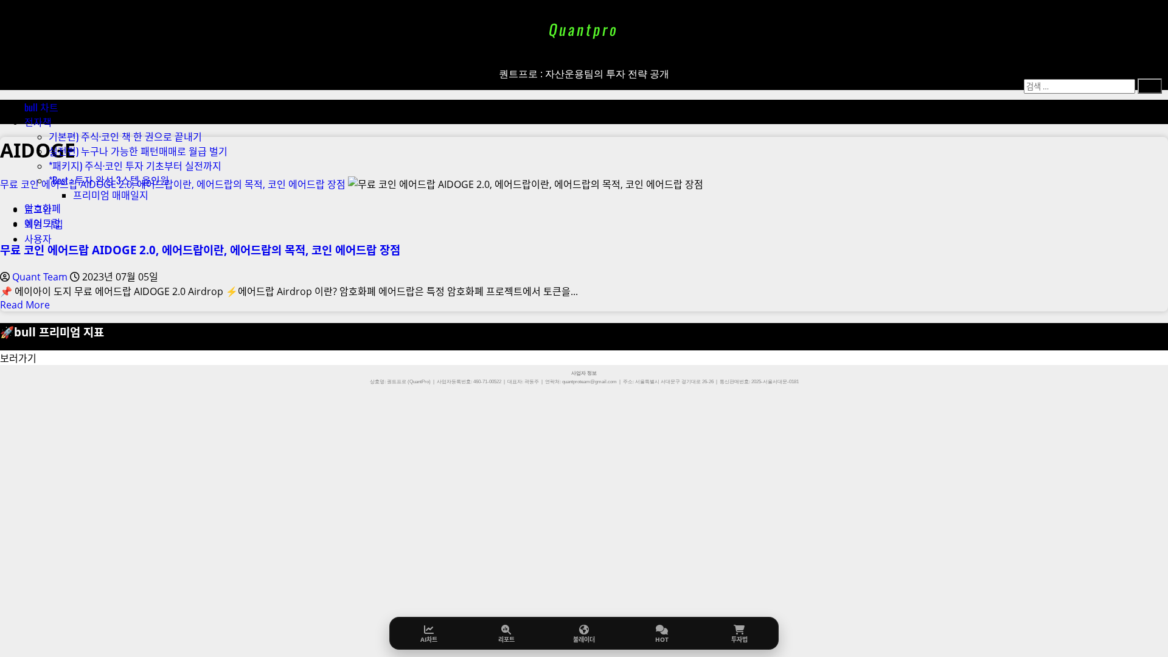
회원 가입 (43, 224)
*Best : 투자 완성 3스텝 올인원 (109, 180)
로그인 (38, 209)
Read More (25, 304)
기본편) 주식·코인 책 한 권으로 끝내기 (125, 136)
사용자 (38, 238)
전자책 (38, 121)
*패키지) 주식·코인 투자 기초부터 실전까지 (135, 165)
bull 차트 (41, 107)
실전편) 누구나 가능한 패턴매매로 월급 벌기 (138, 151)
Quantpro (583, 29)
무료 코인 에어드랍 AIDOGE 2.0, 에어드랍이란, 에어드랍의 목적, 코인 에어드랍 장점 (200, 249)
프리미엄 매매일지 (110, 194)
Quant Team (41, 276)
